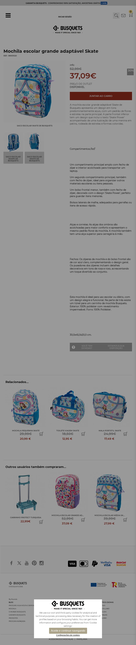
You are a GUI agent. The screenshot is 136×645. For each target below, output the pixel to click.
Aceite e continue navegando (68, 630)
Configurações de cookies (68, 635)
